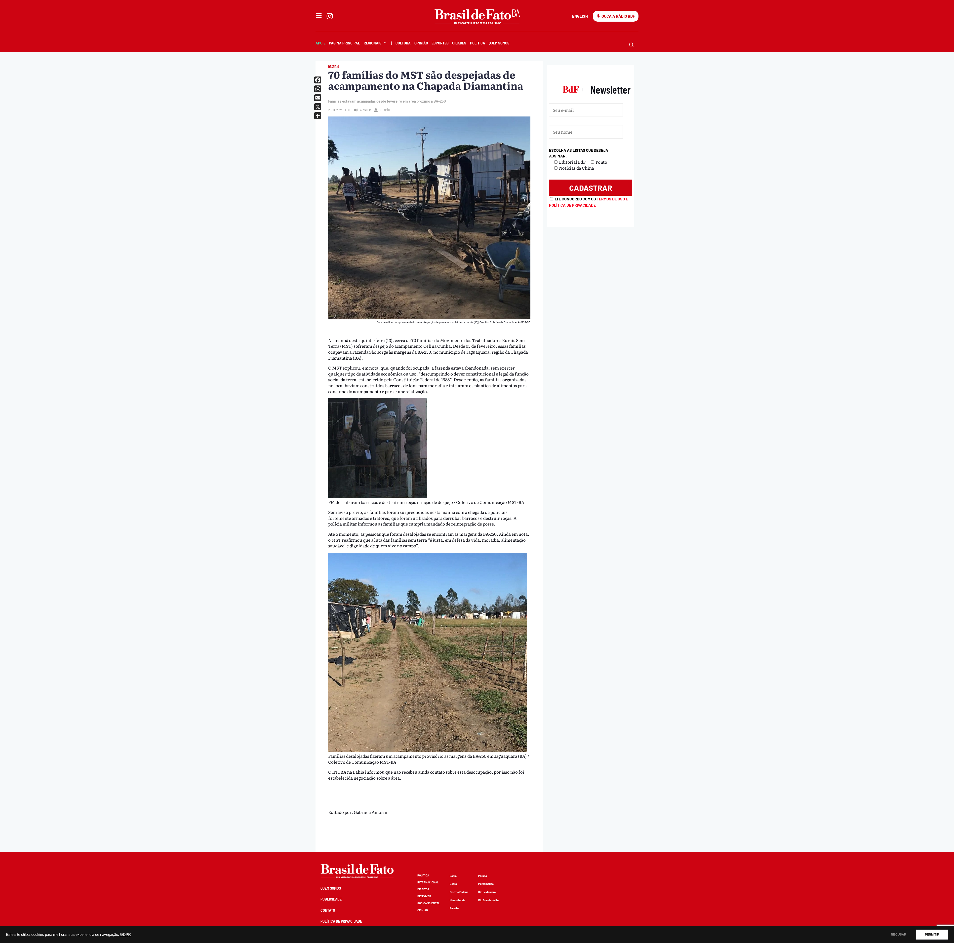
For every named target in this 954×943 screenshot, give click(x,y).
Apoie (320, 43)
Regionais (373, 43)
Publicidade (331, 899)
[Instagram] (329, 16)
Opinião (421, 43)
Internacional (427, 882)
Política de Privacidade (341, 921)
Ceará (453, 883)
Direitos (423, 889)
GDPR (125, 935)
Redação (384, 110)
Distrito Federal (459, 892)
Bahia (453, 875)
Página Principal (344, 43)
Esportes (440, 43)
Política (477, 43)
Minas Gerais (457, 900)
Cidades (459, 43)
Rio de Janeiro (487, 892)
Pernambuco (486, 883)
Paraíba (454, 908)
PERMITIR (932, 934)
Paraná (482, 875)
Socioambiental (428, 903)
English (580, 16)
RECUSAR (898, 934)
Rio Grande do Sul (488, 900)
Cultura (403, 43)
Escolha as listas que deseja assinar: (578, 153)
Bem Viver (424, 896)
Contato (327, 910)
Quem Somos (499, 43)
